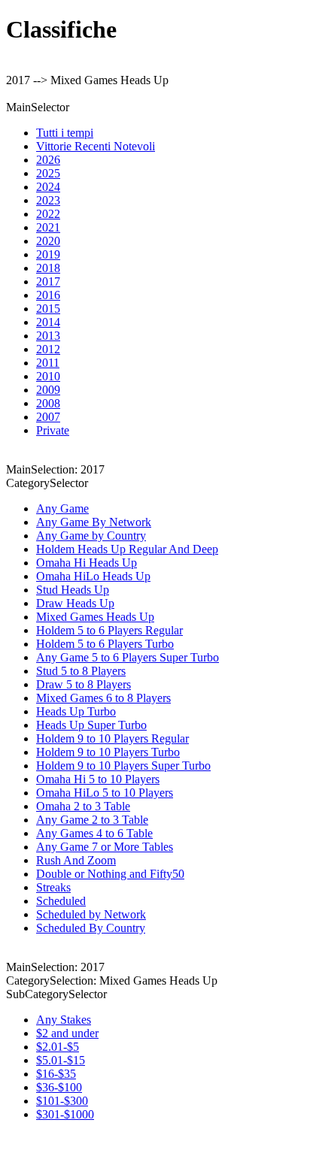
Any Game (62, 508)
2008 (48, 403)
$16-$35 (56, 1073)
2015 (48, 308)
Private (52, 430)
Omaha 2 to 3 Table (83, 806)
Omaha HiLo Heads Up (93, 576)
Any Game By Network (93, 522)
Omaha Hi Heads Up (86, 562)
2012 (48, 349)
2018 (48, 268)
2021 (48, 227)
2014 (48, 322)
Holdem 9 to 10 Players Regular (112, 738)
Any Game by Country (91, 535)
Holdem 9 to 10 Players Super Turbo (123, 765)
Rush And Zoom (76, 860)
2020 (48, 241)
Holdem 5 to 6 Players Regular (109, 630)
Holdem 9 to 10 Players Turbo (108, 752)
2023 (48, 200)
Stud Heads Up (72, 589)
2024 (48, 186)
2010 (48, 376)
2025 (48, 173)
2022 (48, 213)
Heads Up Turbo (76, 711)
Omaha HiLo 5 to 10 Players (104, 792)
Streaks (53, 887)
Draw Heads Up (75, 603)
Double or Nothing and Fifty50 (110, 873)
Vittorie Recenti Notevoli (95, 146)
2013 (48, 335)
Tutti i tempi (64, 132)
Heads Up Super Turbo (91, 725)
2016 (48, 295)
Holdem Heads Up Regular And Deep (127, 549)
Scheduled (61, 900)
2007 (48, 416)
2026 (48, 159)
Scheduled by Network (91, 914)
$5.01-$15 (60, 1060)
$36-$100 (59, 1087)
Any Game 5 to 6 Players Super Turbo (127, 657)
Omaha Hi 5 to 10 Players (98, 779)
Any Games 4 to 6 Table (94, 833)
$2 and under (67, 1033)
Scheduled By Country (90, 927)
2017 (48, 281)
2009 (48, 389)
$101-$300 (62, 1100)
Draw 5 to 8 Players (83, 684)
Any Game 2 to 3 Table (92, 819)
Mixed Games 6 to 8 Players (103, 697)
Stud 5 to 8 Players (81, 670)
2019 (48, 254)
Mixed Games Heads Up (95, 616)
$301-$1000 (65, 1114)
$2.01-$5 (57, 1046)
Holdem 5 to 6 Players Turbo (105, 643)
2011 (47, 362)
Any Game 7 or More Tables (104, 846)
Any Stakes (63, 1019)
